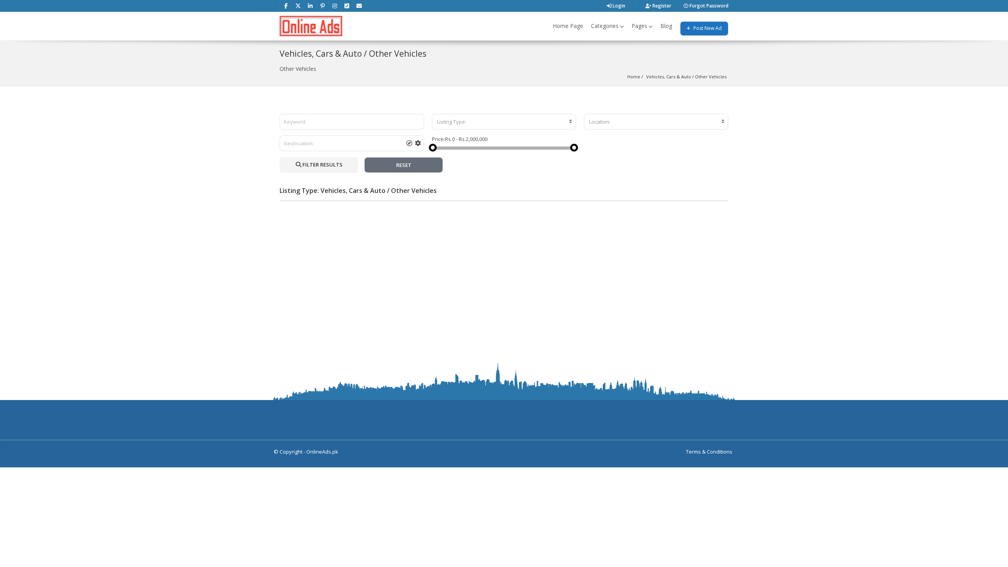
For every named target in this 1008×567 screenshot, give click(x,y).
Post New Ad (707, 28)
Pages (639, 26)
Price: (438, 139)
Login (618, 5)
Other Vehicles (710, 77)
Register (661, 5)
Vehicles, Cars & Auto (668, 77)
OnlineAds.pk (322, 451)
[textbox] (504, 121)
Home (633, 77)
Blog (666, 26)
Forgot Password (708, 5)
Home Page (568, 26)
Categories (605, 26)
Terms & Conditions (709, 451)
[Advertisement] (504, 262)
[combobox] (504, 122)
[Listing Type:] (504, 122)
